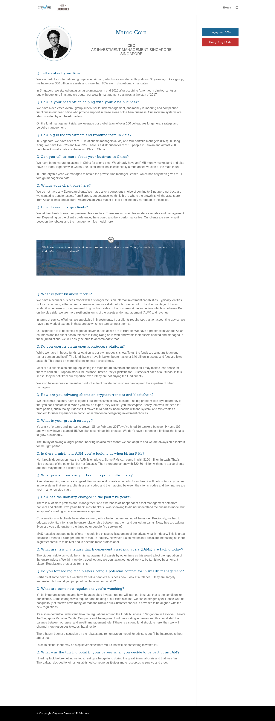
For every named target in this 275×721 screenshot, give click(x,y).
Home (227, 7)
